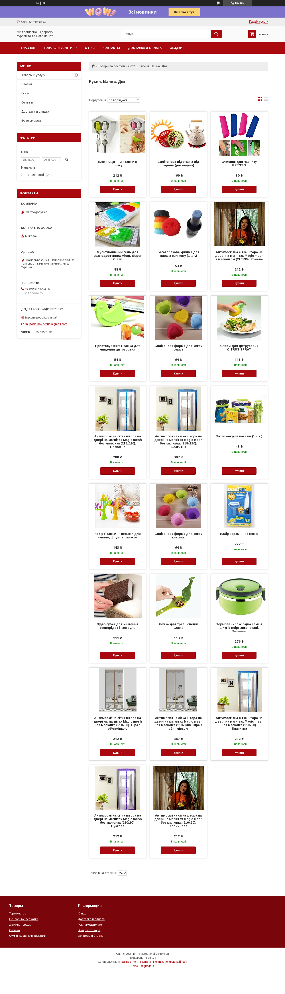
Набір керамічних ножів (239, 534)
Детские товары (20, 924)
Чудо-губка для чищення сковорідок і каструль (117, 625)
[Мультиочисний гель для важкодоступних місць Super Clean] (117, 224)
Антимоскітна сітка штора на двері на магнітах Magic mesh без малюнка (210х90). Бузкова (118, 821)
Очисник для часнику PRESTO (239, 163)
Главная (28, 48)
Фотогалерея (31, 120)
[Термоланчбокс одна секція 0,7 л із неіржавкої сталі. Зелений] (239, 596)
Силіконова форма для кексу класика (178, 535)
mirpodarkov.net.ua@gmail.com (46, 324)
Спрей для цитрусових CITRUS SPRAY (239, 347)
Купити (117, 189)
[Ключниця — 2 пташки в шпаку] (117, 134)
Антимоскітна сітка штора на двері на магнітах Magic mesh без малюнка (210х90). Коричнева (178, 821)
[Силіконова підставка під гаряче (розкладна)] (178, 134)
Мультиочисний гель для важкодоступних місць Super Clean (118, 255)
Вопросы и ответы (90, 935)
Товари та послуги (111, 66)
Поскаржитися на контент (135, 961)
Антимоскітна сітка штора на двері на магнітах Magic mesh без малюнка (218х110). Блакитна (118, 441)
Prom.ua (163, 953)
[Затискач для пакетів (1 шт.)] (239, 408)
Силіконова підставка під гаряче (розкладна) (178, 163)
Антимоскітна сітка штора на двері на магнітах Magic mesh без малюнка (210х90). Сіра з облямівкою (118, 723)
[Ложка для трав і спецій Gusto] (178, 596)
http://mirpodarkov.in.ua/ (41, 317)
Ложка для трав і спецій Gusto (178, 625)
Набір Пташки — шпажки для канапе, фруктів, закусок (117, 535)
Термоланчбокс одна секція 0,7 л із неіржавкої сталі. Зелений (239, 627)
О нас (90, 48)
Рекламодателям (90, 924)
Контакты (111, 48)
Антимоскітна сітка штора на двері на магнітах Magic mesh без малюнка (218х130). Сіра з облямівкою (178, 723)
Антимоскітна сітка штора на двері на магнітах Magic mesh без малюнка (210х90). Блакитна (239, 723)
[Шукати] (216, 34)
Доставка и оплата (145, 48)
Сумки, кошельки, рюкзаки (27, 935)
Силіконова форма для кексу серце (178, 347)
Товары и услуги (57, 48)
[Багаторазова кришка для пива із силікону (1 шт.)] (178, 224)
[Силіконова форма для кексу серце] (178, 318)
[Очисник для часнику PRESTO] (239, 134)
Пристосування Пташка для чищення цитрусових (117, 347)
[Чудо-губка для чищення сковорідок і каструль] (117, 596)
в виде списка (266, 100)
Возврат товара (89, 930)
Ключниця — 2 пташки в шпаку (117, 163)
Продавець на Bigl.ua (142, 957)
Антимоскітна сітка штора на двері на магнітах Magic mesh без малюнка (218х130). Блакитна (178, 441)
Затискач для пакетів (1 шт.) (239, 436)
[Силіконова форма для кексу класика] (178, 506)
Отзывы (27, 102)
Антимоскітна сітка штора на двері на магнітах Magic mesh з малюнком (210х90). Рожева (239, 255)
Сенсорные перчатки (23, 919)
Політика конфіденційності (170, 961)
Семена (14, 930)
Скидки (176, 48)
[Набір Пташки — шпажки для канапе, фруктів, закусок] (117, 506)
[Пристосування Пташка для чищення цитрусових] (117, 318)
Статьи (26, 84)
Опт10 (132, 66)
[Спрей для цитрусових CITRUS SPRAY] (239, 318)
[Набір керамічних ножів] (239, 506)
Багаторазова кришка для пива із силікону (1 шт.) (178, 253)
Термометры (17, 913)
